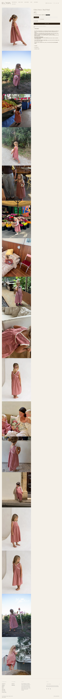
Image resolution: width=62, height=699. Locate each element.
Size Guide (3, 690)
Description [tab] (37, 28)
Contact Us (3, 683)
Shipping (3, 685)
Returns (3, 686)
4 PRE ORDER (50, 17)
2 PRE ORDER (42, 17)
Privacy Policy (4, 692)
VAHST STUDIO (4, 697)
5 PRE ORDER (55, 17)
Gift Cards (3, 689)
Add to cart (47, 23)
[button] (54, 3)
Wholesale (13, 685)
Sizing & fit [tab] (37, 47)
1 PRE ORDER (36, 17)
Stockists (13, 683)
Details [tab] (36, 45)
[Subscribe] (59, 684)
